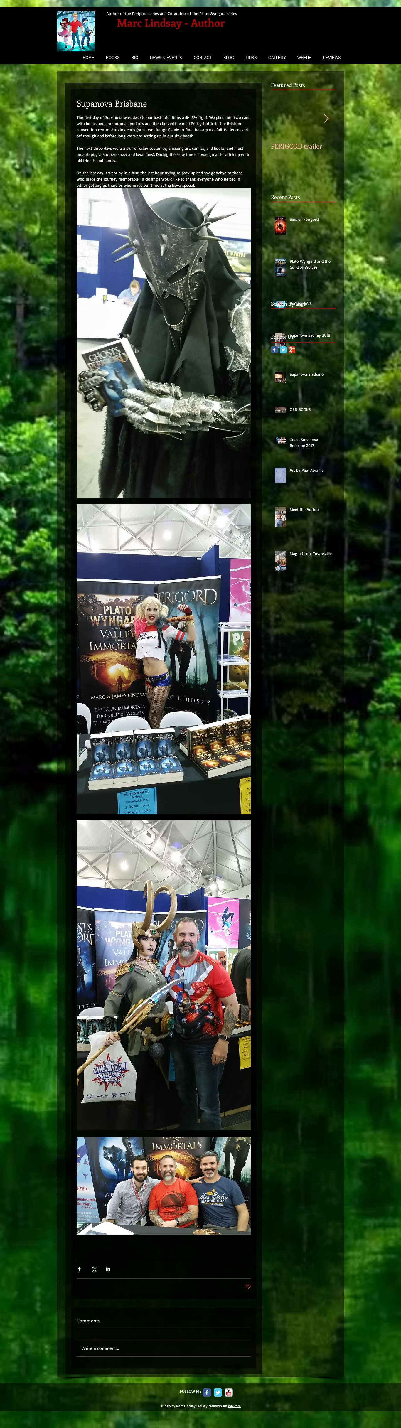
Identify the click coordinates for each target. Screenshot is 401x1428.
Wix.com (234, 1406)
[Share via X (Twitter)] (94, 1269)
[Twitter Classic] (283, 349)
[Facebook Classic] (274, 349)
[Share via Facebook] (79, 1269)
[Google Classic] (292, 349)
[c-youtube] (229, 1392)
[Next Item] (326, 118)
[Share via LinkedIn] (108, 1269)
